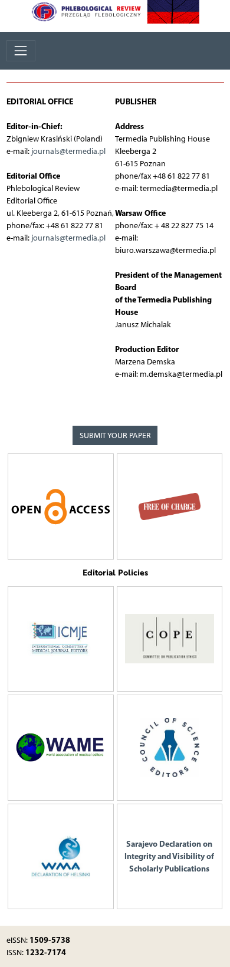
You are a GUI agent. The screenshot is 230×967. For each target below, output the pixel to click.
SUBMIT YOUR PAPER (115, 435)
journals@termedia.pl (68, 151)
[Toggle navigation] (20, 50)
